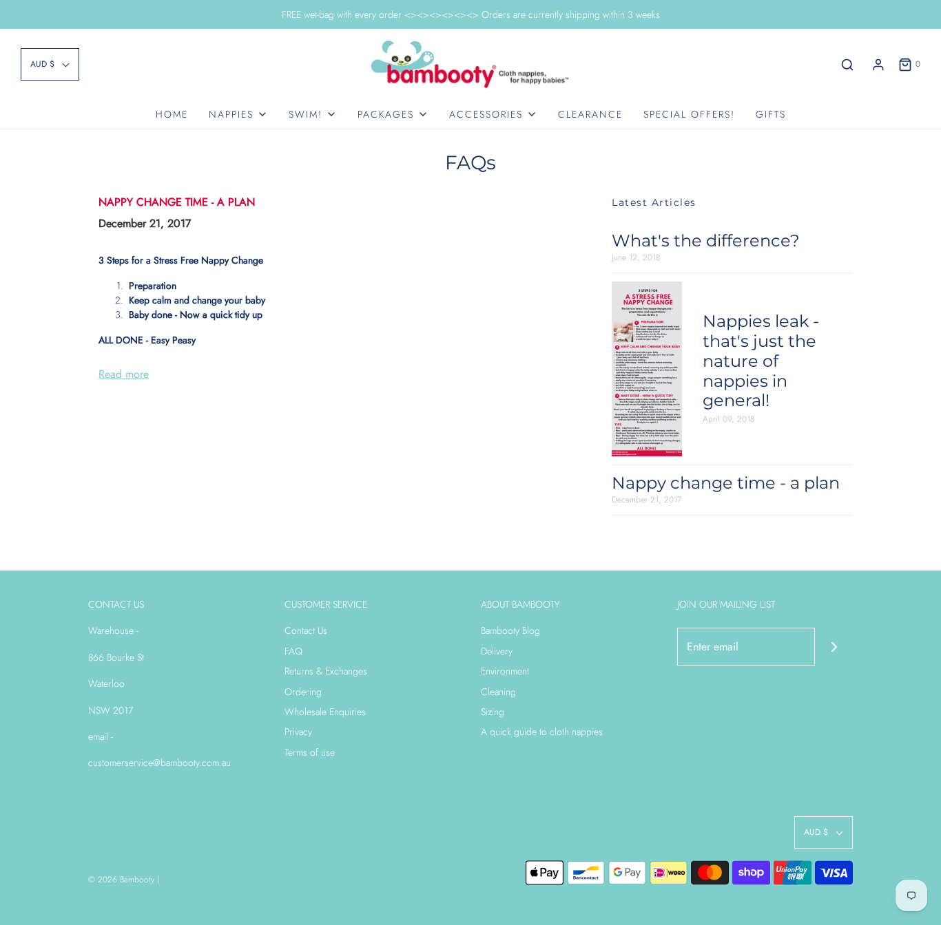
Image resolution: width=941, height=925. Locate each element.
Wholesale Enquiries (325, 712)
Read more (124, 374)
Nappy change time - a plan (177, 202)
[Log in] (878, 65)
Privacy (298, 731)
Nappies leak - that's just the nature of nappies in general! (761, 360)
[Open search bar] (847, 64)
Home (172, 114)
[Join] (834, 647)
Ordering (303, 692)
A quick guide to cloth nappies (542, 731)
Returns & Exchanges (326, 671)
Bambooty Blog (510, 630)
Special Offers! (689, 114)
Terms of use (310, 752)
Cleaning (498, 692)
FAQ (293, 651)
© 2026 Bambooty (121, 879)
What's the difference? (706, 241)
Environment (505, 671)
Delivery (497, 651)
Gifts (771, 114)
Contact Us (306, 630)
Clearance (590, 114)
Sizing (492, 712)
